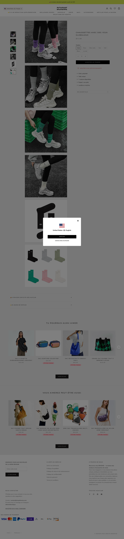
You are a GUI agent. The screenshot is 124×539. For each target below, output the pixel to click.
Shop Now (62, 236)
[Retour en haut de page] (120, 402)
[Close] (78, 221)
